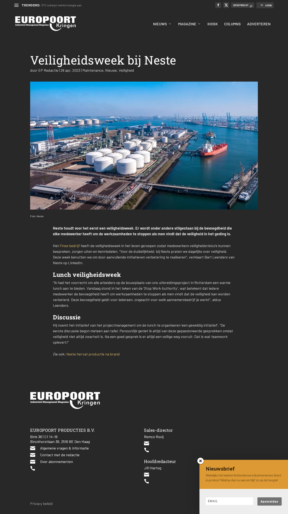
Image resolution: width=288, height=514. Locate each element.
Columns (232, 24)
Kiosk (212, 24)
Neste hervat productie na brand (93, 354)
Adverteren (259, 24)
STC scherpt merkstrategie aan (61, 5)
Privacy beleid (41, 503)
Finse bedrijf (70, 245)
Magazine (187, 24)
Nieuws (160, 24)
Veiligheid (126, 70)
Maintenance (92, 70)
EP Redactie (48, 70)
